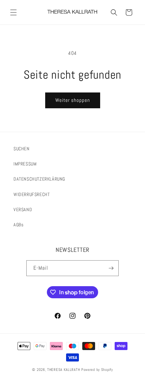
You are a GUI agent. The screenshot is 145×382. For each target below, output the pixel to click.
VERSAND (22, 209)
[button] (13, 12)
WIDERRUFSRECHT (31, 194)
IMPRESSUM (24, 164)
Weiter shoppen (72, 100)
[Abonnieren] (111, 268)
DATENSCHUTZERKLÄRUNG (39, 179)
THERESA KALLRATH (64, 369)
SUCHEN (21, 149)
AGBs (18, 225)
